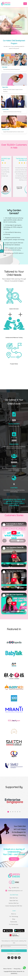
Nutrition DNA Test (14, 903)
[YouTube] (19, 957)
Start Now (14, 859)
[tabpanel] (14, 24)
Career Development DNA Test (13, 906)
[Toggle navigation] (25, 3)
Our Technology (13, 916)
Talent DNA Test (13, 900)
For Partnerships (13, 924)
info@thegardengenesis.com (15, 890)
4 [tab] (15, 812)
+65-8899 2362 (15, 887)
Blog (13, 919)
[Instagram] (8, 957)
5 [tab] (17, 812)
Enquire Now (14, 32)
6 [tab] (20, 812)
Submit (14, 950)
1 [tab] (11, 29)
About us (13, 914)
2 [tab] (14, 29)
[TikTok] (15, 957)
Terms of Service (7, 968)
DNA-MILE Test (14, 898)
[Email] (12, 957)
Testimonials (13, 921)
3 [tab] (16, 29)
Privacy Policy (17, 968)
